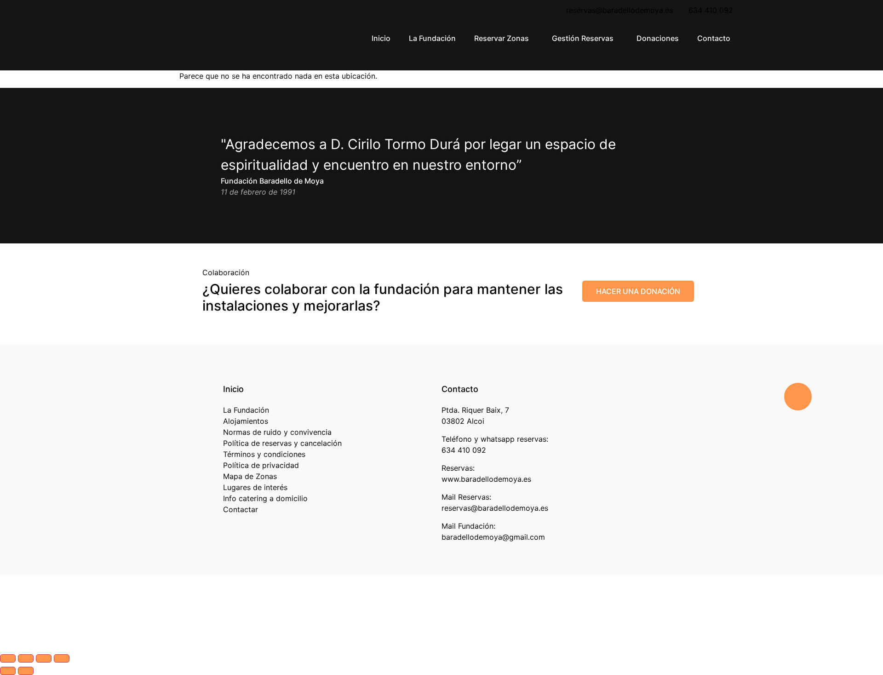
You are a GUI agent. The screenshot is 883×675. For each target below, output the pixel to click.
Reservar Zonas (501, 38)
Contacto (713, 38)
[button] (504, 38)
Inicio (381, 38)
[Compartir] (44, 658)
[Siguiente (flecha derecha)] (26, 671)
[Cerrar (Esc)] (61, 658)
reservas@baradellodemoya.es (617, 10)
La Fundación (432, 38)
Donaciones (657, 38)
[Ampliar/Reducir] (8, 658)
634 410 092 (710, 10)
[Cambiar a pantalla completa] (26, 658)
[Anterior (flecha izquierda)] (8, 671)
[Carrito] (774, 42)
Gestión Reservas (583, 38)
